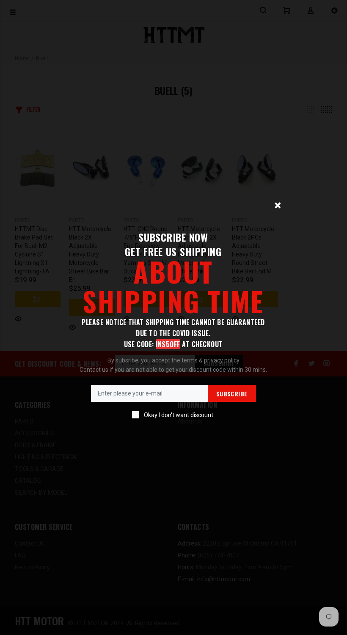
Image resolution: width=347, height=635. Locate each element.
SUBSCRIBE (232, 393)
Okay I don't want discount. (179, 415)
